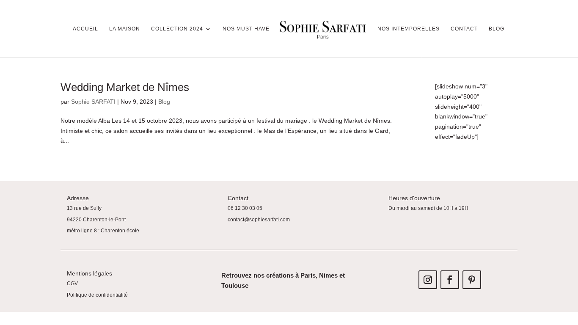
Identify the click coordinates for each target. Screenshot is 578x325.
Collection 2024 (177, 29)
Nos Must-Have (246, 29)
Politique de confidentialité (97, 295)
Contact (464, 29)
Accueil (85, 29)
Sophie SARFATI (93, 101)
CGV (72, 283)
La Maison (124, 29)
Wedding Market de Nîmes (125, 87)
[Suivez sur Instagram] (427, 279)
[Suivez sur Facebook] (449, 279)
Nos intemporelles (408, 29)
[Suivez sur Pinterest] (471, 279)
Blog (496, 29)
